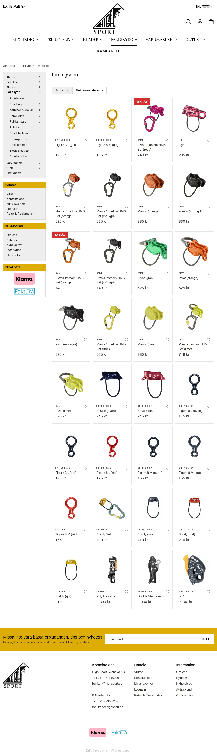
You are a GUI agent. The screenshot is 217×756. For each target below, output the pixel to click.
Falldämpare (18, 121)
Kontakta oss (15, 198)
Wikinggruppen (121, 750)
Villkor (11, 193)
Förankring (17, 115)
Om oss (12, 235)
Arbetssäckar (18, 156)
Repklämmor (18, 144)
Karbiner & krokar (21, 110)
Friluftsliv (59, 40)
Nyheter (12, 240)
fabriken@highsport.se (107, 707)
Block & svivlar (19, 150)
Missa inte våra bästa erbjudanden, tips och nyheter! (52, 637)
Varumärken (159, 40)
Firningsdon (18, 139)
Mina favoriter (16, 203)
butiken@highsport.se (107, 683)
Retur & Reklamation (20, 213)
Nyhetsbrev (14, 245)
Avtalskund (14, 250)
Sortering (62, 90)
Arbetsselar (17, 98)
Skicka (205, 639)
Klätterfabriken (14, 6)
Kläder (90, 40)
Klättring (23, 40)
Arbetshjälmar (19, 133)
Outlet (193, 40)
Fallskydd (122, 40)
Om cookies (14, 255)
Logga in (12, 208)
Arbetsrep (16, 104)
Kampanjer (108, 51)
